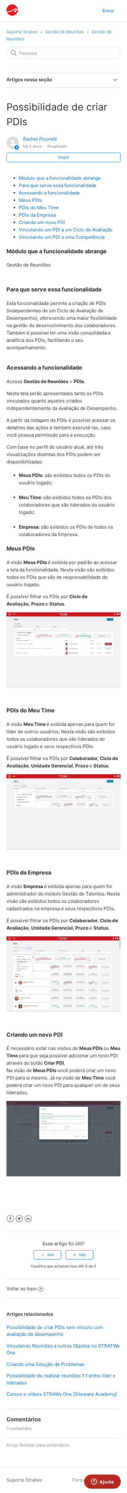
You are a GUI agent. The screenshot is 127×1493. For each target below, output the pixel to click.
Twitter (19, 1219)
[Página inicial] (12, 14)
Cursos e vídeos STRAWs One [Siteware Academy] (61, 1394)
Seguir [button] (63, 157)
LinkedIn (28, 1219)
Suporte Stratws (22, 31)
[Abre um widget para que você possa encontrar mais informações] (102, 1482)
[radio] (47, 1254)
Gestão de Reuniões (64, 31)
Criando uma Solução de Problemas (45, 1364)
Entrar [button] (108, 10)
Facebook (10, 1219)
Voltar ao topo (21, 1288)
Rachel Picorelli (40, 139)
